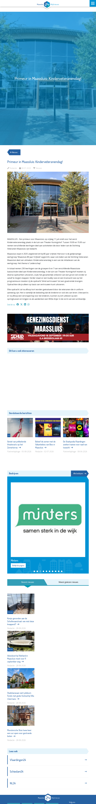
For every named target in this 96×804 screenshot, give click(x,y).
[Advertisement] (48, 380)
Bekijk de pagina (18, 565)
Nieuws (15, 152)
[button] (34, 571)
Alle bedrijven (78, 473)
